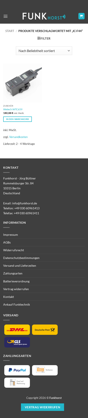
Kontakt (8, 297)
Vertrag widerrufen (16, 289)
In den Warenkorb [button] (17, 119)
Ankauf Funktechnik (16, 304)
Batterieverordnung (16, 281)
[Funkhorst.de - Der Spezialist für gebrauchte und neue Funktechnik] (44, 16)
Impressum (10, 234)
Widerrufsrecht (13, 250)
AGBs (7, 242)
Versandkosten (18, 137)
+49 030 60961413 (27, 208)
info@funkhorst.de (24, 203)
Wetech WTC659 (12, 109)
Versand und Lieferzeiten (19, 265)
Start (9, 31)
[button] (5, 16)
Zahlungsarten (12, 273)
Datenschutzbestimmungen (21, 258)
